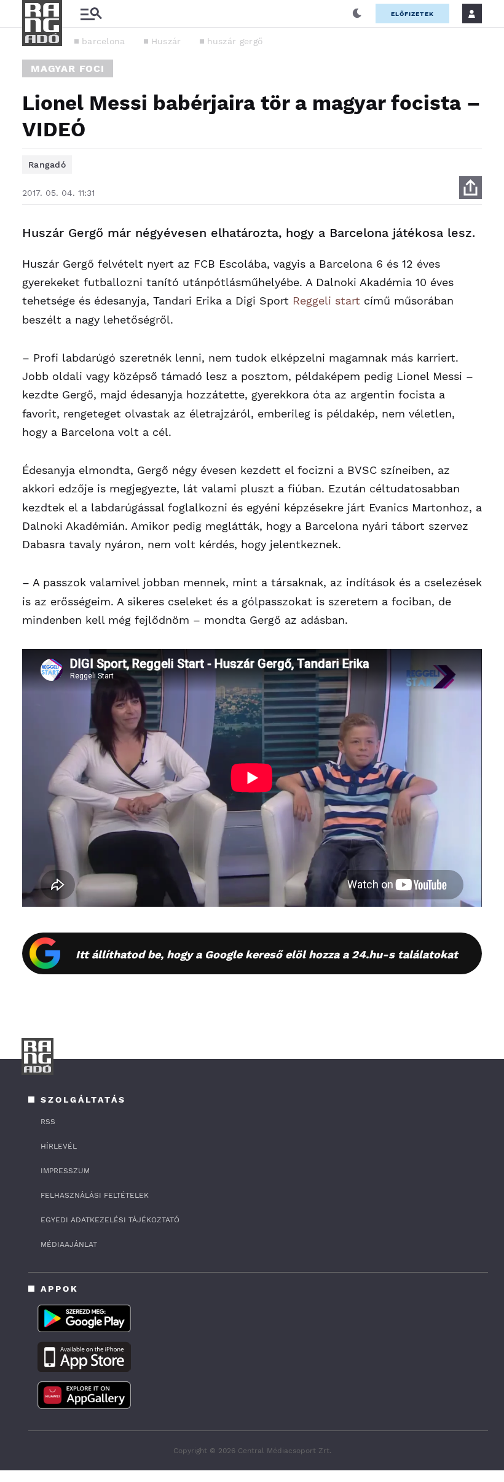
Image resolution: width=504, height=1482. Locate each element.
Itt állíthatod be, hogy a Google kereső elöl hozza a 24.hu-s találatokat (267, 954)
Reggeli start (326, 300)
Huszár (166, 41)
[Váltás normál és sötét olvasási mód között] (357, 13)
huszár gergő (235, 41)
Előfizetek (412, 13)
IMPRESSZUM (65, 1170)
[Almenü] (91, 14)
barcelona (103, 41)
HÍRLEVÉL (59, 1146)
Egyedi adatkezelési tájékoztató (110, 1220)
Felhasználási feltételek (95, 1195)
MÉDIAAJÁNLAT (69, 1244)
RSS (48, 1121)
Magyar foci (67, 68)
